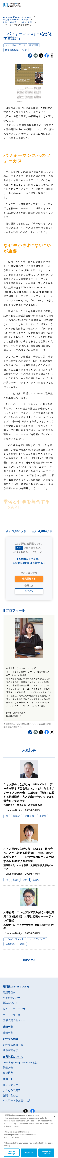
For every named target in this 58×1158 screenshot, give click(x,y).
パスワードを (17, 1100)
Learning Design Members (17, 17)
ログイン (29, 591)
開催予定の (14, 1020)
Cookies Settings (11, 1152)
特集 (24, 50)
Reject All (29, 1152)
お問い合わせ (10, 1095)
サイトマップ (10, 1085)
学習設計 (33, 45)
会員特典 (8, 1072)
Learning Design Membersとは (20, 1062)
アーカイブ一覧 (12, 1015)
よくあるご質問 (12, 1090)
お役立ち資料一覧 (13, 1045)
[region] (29, 1135)
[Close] (55, 1116)
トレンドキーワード (15, 45)
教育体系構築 (12, 50)
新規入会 (8, 1067)
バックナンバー (12, 997)
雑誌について (10, 1002)
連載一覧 (8, 1032)
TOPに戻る (29, 960)
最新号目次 (9, 992)
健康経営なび (10, 1050)
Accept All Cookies (46, 1152)
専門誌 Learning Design (15, 20)
